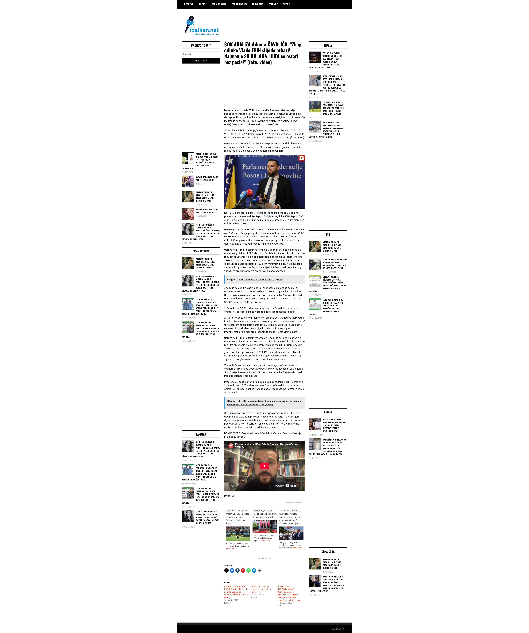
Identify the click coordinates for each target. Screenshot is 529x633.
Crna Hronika (218, 4)
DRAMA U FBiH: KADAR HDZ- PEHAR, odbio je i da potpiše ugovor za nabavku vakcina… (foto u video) (236, 592)
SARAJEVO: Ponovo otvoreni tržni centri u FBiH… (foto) (261, 589)
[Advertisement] (297, 20)
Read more (239, 541)
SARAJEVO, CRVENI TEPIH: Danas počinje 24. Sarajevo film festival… (238, 513)
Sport (286, 4)
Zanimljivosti (239, 4)
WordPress (343, 629)
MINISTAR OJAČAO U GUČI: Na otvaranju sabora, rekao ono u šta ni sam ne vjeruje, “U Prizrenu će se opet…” (264, 517)
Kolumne (273, 4)
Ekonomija (257, 4)
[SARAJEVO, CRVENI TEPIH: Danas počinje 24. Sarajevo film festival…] (238, 526)
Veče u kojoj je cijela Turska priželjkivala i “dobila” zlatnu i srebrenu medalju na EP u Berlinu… (291, 515)
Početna (188, 4)
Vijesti (202, 4)
